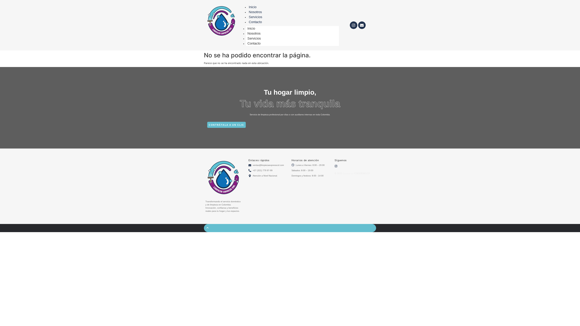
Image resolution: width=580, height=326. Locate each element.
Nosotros (255, 12)
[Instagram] (353, 25)
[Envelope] (362, 25)
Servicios (255, 17)
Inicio (252, 7)
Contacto (255, 22)
